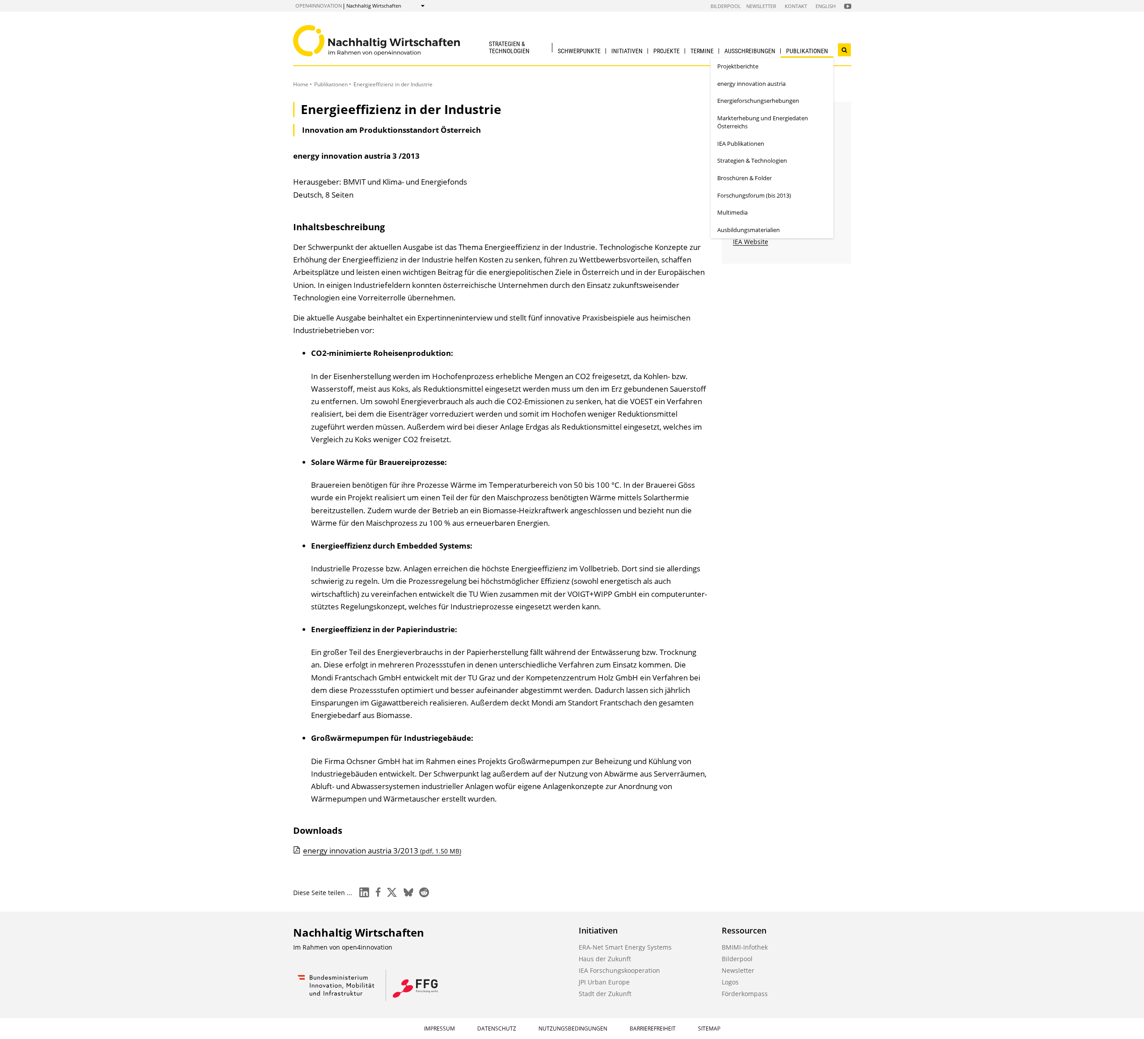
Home (300, 84)
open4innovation (318, 5)
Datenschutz (496, 1028)
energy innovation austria (751, 84)
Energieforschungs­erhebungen (758, 101)
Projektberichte (737, 66)
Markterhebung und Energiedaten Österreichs (762, 122)
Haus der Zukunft (605, 959)
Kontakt (796, 6)
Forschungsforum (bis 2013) (754, 195)
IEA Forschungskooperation (619, 970)
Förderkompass (745, 993)
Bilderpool (726, 6)
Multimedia (732, 212)
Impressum (439, 1028)
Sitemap (709, 1028)
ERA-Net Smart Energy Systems (625, 947)
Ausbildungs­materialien (748, 230)
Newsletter (761, 6)
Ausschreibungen (749, 51)
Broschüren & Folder (744, 178)
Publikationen (807, 51)
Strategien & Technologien (509, 47)
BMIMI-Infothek (745, 947)
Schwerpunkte (579, 51)
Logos (730, 982)
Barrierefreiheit (653, 1028)
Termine (702, 51)
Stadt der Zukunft (605, 993)
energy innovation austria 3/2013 (382, 850)
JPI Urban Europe (604, 982)
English (826, 6)
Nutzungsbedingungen (572, 1028)
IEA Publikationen (740, 143)
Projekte (666, 51)
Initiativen (627, 51)
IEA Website (750, 241)
